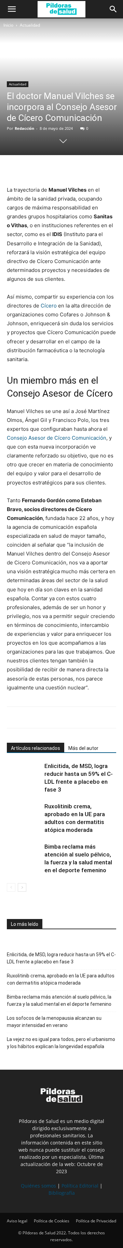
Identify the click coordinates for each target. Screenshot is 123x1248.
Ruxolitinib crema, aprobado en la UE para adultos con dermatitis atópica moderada (60, 979)
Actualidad (30, 25)
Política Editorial (80, 1185)
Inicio (8, 25)
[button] (12, 9)
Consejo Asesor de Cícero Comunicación (56, 438)
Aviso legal (17, 1221)
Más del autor (83, 748)
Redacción (24, 128)
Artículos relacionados (35, 748)
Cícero (49, 305)
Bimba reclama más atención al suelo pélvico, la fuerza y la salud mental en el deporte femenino (59, 1000)
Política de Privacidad (96, 1221)
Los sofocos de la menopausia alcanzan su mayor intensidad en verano (54, 1021)
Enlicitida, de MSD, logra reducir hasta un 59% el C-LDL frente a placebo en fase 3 (61, 958)
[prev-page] (11, 887)
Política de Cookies (51, 1221)
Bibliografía (62, 1193)
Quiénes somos (38, 1185)
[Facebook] (13, 169)
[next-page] (22, 887)
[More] (77, 169)
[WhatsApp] (45, 169)
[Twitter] (29, 169)
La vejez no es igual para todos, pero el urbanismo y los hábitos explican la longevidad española (61, 1043)
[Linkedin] (61, 169)
